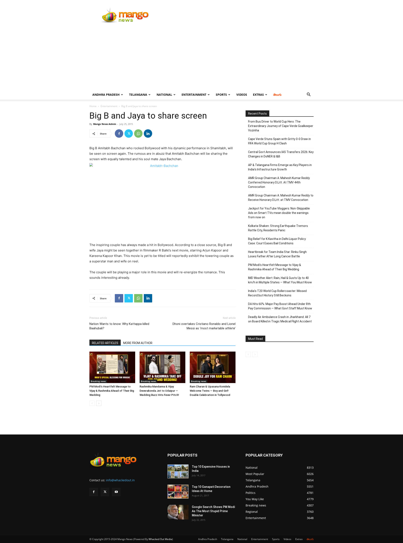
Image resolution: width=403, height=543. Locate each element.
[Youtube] (116, 492)
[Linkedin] (148, 133)
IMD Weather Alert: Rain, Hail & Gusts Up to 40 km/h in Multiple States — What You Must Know (280, 280)
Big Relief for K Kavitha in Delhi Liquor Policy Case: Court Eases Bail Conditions (277, 241)
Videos (241, 95)
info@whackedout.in (120, 480)
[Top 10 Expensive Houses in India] (177, 471)
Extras (258, 95)
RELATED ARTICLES (105, 343)
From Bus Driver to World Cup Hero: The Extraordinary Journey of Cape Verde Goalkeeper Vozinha (280, 126)
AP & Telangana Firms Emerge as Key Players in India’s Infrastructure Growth (280, 167)
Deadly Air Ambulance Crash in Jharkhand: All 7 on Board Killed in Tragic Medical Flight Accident (280, 319)
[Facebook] (119, 133)
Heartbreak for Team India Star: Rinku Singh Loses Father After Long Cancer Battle (277, 254)
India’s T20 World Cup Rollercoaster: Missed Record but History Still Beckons (277, 293)
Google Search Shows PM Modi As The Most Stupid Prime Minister (213, 511)
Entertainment (194, 95)
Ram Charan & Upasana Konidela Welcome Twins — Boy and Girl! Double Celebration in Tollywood (210, 390)
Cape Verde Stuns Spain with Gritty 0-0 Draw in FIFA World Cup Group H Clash (279, 141)
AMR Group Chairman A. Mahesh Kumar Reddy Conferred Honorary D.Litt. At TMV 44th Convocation (279, 182)
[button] (309, 95)
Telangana (138, 95)
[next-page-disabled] (255, 354)
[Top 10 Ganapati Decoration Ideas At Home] (177, 492)
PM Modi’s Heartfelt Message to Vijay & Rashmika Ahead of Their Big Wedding (111, 390)
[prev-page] (92, 403)
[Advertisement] (201, 58)
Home (93, 106)
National (164, 95)
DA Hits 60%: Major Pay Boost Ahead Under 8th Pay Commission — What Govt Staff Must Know (280, 306)
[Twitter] (128, 133)
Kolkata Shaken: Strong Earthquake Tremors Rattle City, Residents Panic (278, 228)
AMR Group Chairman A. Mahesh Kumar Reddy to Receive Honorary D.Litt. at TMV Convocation (280, 197)
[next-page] (98, 403)
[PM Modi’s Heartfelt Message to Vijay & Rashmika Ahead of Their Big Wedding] (112, 367)
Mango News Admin (104, 124)
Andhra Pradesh (106, 95)
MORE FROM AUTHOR (137, 343)
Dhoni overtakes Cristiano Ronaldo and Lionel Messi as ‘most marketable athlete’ (204, 326)
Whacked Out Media (160, 539)
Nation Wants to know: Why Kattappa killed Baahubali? (119, 326)
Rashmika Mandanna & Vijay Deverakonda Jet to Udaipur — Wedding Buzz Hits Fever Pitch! (159, 390)
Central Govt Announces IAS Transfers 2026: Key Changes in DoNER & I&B (281, 154)
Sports (221, 95)
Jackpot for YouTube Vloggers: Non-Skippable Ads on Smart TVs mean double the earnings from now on (279, 213)
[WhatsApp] (138, 133)
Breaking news (98, 381)
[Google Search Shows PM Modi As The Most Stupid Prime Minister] (177, 512)
